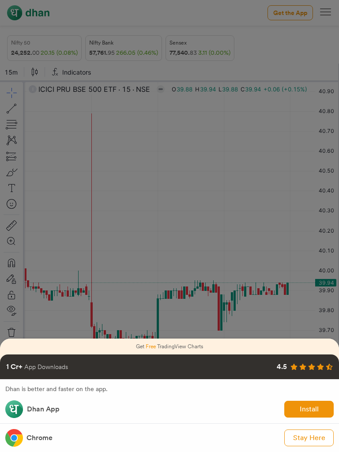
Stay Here (309, 437)
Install (309, 409)
